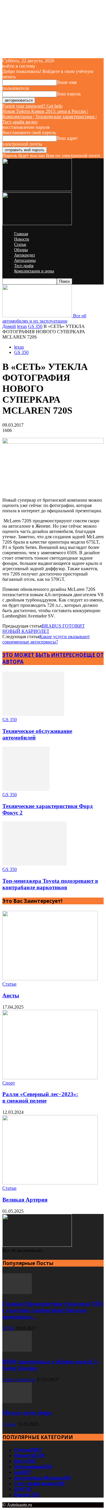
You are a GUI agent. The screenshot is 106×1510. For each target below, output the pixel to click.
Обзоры (21, 250)
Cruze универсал (19, 1379)
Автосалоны (25, 260)
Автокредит (24, 255)
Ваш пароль (69, 93)
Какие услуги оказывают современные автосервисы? (46, 639)
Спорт (8, 1082)
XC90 (8, 1328)
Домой (9, 326)
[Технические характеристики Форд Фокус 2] (25, 789)
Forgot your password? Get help (32, 105)
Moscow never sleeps (27, 1413)
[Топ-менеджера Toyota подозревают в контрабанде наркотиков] (34, 864)
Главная (21, 234)
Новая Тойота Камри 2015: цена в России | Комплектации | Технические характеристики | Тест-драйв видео (49, 116)
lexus (22, 326)
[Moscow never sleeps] (17, 1401)
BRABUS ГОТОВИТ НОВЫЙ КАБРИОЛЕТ (43, 628)
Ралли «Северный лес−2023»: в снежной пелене (40, 1097)
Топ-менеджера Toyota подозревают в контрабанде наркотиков (50, 884)
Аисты (10, 995)
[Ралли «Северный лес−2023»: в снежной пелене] (50, 1077)
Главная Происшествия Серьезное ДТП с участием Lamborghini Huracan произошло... (52, 1310)
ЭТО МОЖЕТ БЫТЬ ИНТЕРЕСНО (42, 654)
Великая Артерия (24, 1200)
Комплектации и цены (34, 271)
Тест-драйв (24, 266)
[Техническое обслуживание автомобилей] (33, 714)
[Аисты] (50, 978)
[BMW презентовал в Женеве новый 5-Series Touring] (17, 1350)
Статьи (20, 244)
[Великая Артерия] (50, 1182)
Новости (21, 239)
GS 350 (35, 326)
